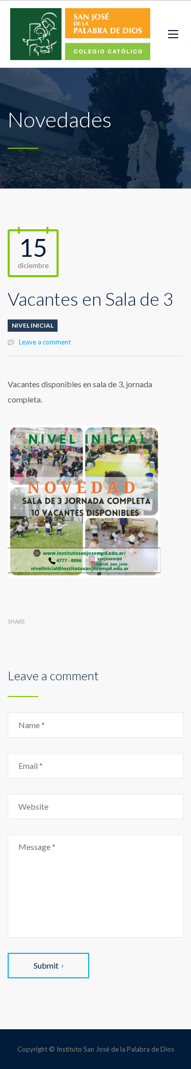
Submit (46, 965)
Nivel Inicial (32, 325)
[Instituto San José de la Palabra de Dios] (80, 34)
